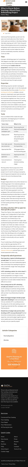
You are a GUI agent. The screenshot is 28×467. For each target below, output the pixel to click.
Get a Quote (4, 439)
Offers (2, 441)
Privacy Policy (12, 464)
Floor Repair (4, 422)
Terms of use (4, 464)
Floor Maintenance (6, 425)
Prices (15, 439)
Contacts (16, 446)
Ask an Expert (5, 449)
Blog (7, 14)
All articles (6, 340)
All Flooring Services (6, 427)
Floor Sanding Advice (9, 335)
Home (3, 14)
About (16, 436)
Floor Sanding (5, 420)
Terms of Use (17, 449)
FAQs (2, 446)
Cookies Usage (5, 451)
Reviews (16, 441)
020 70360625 (14, 364)
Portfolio (3, 444)
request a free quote (7, 250)
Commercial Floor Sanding (8, 417)
